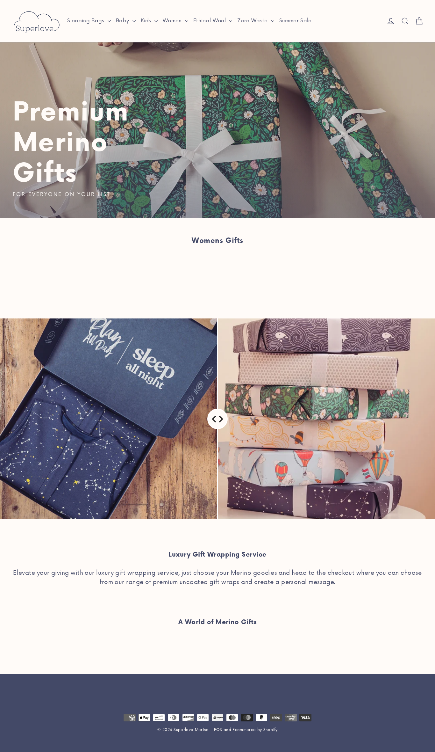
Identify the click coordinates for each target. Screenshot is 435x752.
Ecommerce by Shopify (255, 729)
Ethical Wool (210, 21)
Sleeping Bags (86, 21)
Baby (123, 21)
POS (218, 729)
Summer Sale (295, 21)
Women (173, 21)
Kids (147, 21)
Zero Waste (253, 21)
